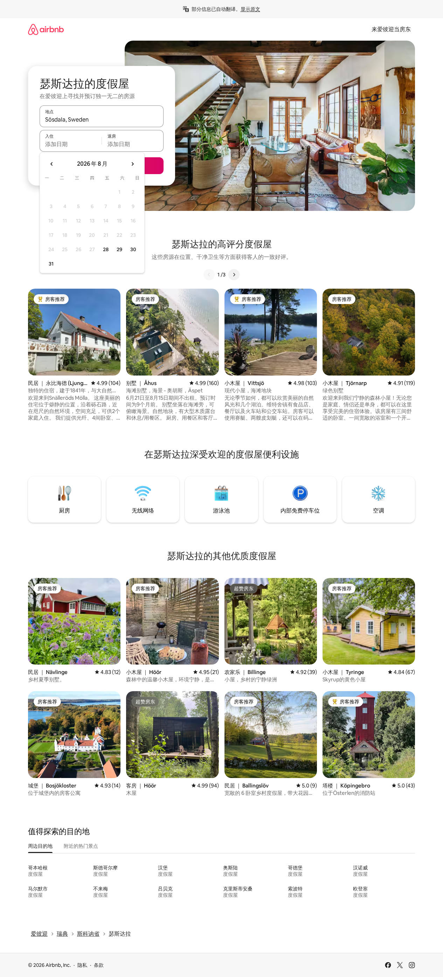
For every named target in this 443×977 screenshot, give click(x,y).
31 (51, 264)
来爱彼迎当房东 (391, 29)
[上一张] (209, 274)
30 (133, 249)
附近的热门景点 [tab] (81, 846)
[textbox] (70, 144)
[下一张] (234, 274)
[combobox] (101, 119)
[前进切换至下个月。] (132, 164)
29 (119, 249)
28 (106, 249)
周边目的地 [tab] (40, 846)
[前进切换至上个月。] (52, 164)
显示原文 (250, 9)
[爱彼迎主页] (46, 29)
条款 (99, 965)
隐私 (82, 965)
